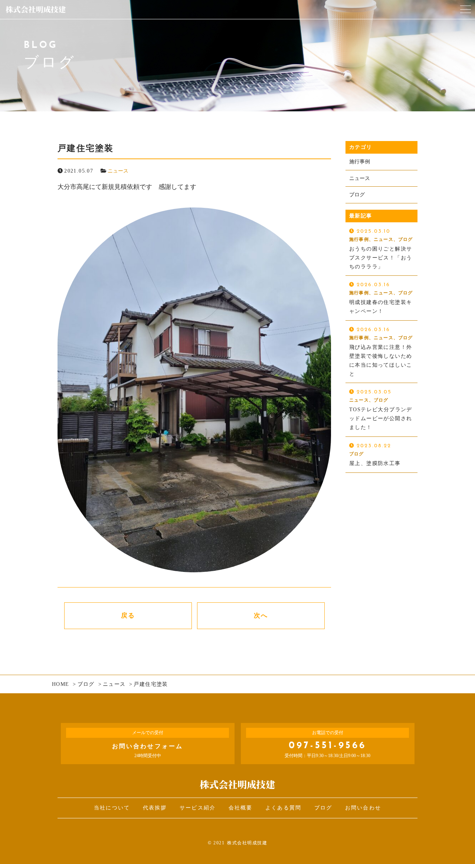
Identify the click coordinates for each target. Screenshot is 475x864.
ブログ (357, 194)
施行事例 (359, 161)
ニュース (118, 171)
